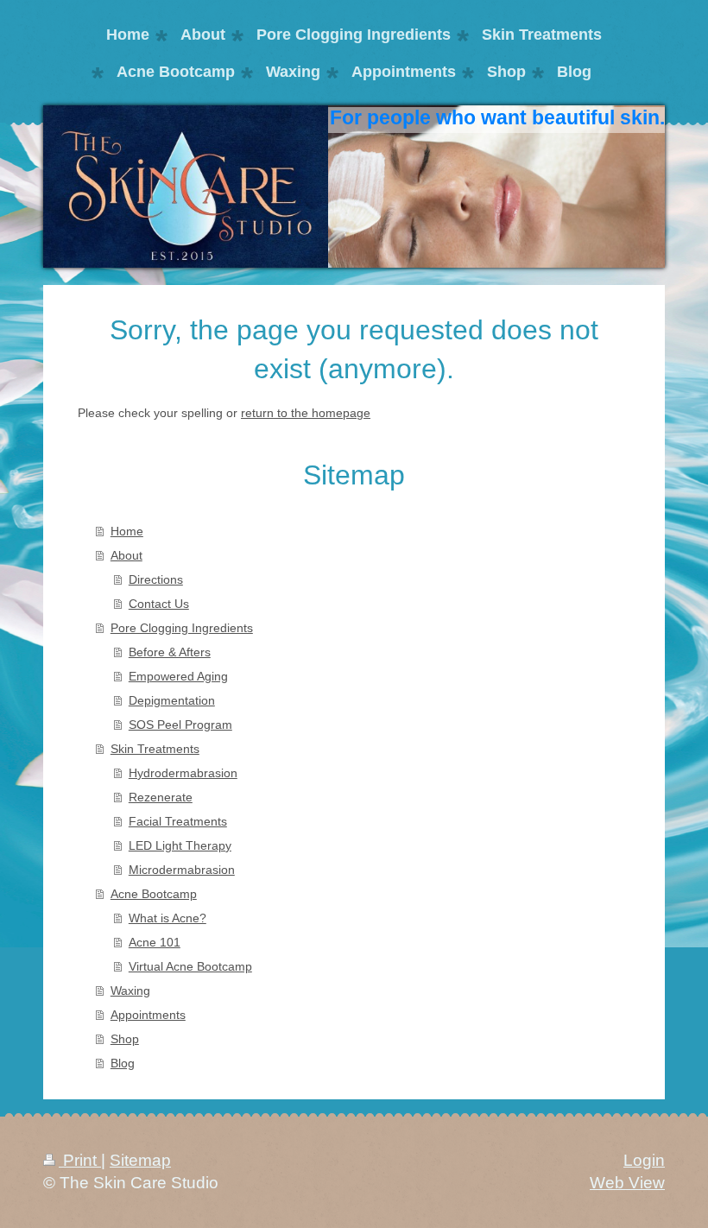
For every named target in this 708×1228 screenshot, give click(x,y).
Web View (627, 1183)
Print (80, 1160)
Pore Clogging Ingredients (182, 628)
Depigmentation (172, 700)
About (126, 555)
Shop (125, 1039)
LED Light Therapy (180, 845)
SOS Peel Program (180, 724)
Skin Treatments (155, 749)
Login (644, 1160)
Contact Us (159, 604)
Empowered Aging (178, 676)
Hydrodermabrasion (183, 773)
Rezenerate (161, 797)
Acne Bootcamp (154, 894)
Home (127, 531)
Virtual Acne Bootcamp (190, 966)
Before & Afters (170, 652)
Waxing (130, 990)
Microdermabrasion (182, 870)
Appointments (148, 1015)
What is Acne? (167, 918)
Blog (123, 1063)
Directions (156, 579)
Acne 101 (154, 942)
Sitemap (140, 1160)
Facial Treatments (178, 821)
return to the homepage (305, 413)
